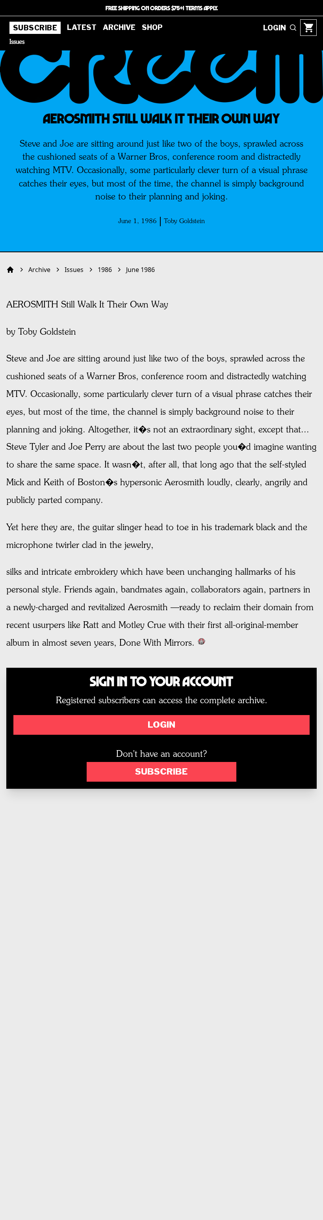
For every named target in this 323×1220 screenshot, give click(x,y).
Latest (82, 27)
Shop (152, 27)
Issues (16, 42)
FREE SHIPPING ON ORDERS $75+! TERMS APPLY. (162, 8)
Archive (119, 27)
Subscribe (35, 28)
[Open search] (293, 28)
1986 (105, 269)
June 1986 (140, 269)
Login (161, 724)
